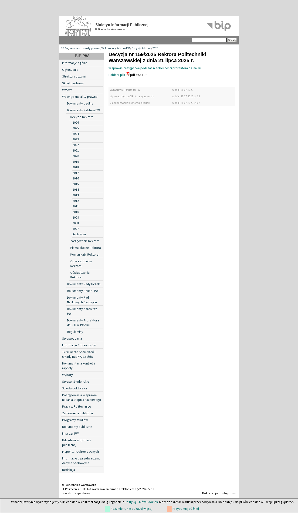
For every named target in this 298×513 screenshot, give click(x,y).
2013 (75, 195)
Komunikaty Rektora (84, 254)
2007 (75, 228)
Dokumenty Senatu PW (82, 291)
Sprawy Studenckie (75, 381)
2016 (75, 178)
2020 (75, 156)
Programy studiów (75, 420)
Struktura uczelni (74, 76)
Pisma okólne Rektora (85, 248)
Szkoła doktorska (74, 388)
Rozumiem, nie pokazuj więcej (131, 508)
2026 (75, 122)
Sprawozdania (72, 338)
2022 (75, 145)
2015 (75, 184)
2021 (75, 150)
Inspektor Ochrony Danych (80, 451)
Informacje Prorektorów (79, 345)
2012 (75, 201)
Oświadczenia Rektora (80, 275)
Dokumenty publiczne (77, 427)
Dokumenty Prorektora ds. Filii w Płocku (83, 322)
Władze (67, 90)
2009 (75, 217)
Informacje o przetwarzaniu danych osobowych (81, 461)
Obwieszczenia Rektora (81, 263)
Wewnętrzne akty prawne (85, 48)
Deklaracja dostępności (219, 493)
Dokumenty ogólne (80, 103)
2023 (75, 139)
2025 (155, 48)
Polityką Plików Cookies (141, 502)
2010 (75, 212)
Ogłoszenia (70, 70)
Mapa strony (82, 493)
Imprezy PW (70, 433)
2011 (75, 206)
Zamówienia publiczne (77, 413)
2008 (75, 223)
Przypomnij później (186, 508)
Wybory (67, 375)
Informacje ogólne (75, 63)
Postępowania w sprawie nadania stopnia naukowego (81, 397)
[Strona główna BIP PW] (149, 26)
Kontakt (67, 493)
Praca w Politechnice (76, 406)
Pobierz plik (116, 75)
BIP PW (64, 48)
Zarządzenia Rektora (84, 241)
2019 (75, 161)
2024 (75, 134)
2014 (75, 189)
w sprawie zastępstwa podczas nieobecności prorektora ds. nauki (154, 68)
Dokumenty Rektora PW (116, 48)
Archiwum (79, 234)
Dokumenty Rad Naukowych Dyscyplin (82, 300)
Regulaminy (75, 332)
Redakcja (68, 470)
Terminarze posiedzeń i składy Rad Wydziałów (78, 354)
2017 (75, 173)
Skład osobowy (73, 83)
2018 (75, 167)
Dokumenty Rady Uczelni (84, 284)
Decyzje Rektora (141, 48)
